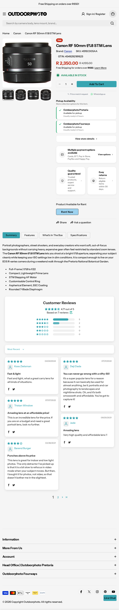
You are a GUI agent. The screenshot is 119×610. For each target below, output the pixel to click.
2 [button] (58, 497)
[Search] (112, 23)
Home (5, 33)
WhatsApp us (99, 94)
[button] (42, 319)
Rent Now (67, 211)
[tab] (11, 235)
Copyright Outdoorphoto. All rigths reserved (36, 601)
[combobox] (59, 23)
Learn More (100, 67)
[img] (14, 361)
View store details (85, 138)
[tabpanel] (59, 267)
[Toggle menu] (4, 14)
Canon (17, 33)
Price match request (79, 94)
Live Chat (110, 597)
